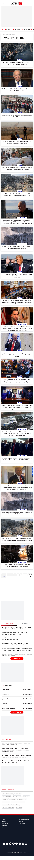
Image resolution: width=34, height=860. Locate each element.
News (3, 828)
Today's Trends (17, 712)
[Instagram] (16, 843)
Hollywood (22, 823)
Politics (4, 821)
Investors (26, 848)
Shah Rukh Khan (7, 796)
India (3, 819)
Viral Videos (26, 796)
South (20, 828)
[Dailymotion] (10, 843)
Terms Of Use (12, 848)
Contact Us (19, 848)
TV (19, 825)
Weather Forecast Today (18, 802)
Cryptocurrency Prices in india (18, 799)
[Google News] (23, 843)
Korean (21, 830)
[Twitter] (7, 843)
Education (4, 825)
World (20, 60)
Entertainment (24, 819)
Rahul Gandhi (6, 802)
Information (5, 823)
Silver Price (16, 804)
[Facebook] (4, 843)
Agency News (22, 217)
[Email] (26, 843)
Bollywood (22, 821)
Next (25, 575)
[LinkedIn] (20, 843)
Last (30, 575)
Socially (17, 29)
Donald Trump (17, 796)
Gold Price (5, 799)
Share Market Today (8, 793)
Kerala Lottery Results (8, 807)
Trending (26, 29)
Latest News (9, 624)
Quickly (8, 29)
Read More (16, 658)
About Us (4, 848)
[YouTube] (13, 843)
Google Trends (7, 685)
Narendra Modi (7, 804)
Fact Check (18, 793)
